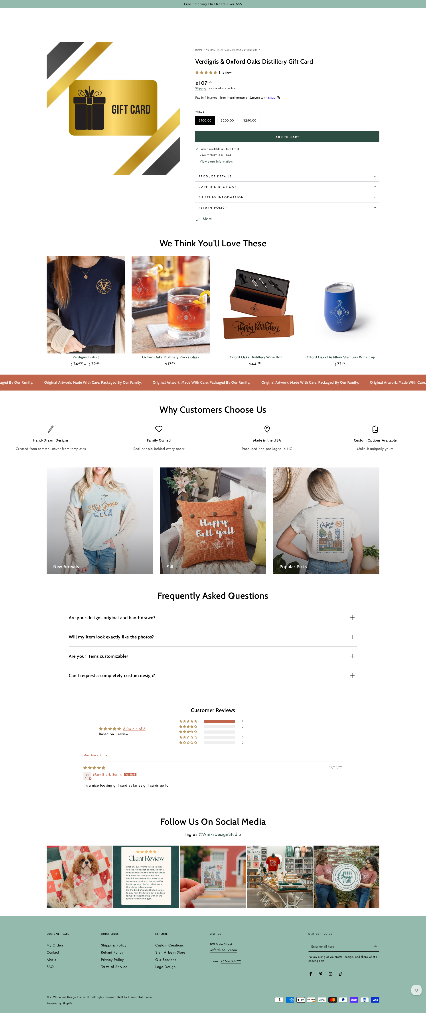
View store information (216, 161)
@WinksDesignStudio (220, 834)
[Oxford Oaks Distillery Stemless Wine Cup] (340, 304)
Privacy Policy (112, 959)
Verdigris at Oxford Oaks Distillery (232, 49)
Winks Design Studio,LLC (74, 997)
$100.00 (207, 121)
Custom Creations (169, 945)
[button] (207, 72)
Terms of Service (114, 966)
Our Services (165, 959)
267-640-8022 (231, 961)
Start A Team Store (170, 952)
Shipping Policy (113, 945)
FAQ (50, 966)
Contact (53, 952)
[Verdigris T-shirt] (86, 304)
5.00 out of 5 (134, 728)
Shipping (201, 88)
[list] (213, 439)
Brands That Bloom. (140, 997)
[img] (94, 767)
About (51, 959)
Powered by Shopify (59, 1003)
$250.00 (251, 121)
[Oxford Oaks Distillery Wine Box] (255, 304)
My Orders (55, 945)
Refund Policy (112, 952)
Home (199, 49)
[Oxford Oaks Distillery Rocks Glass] (171, 304)
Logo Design (165, 966)
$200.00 (229, 121)
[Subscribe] (376, 946)
